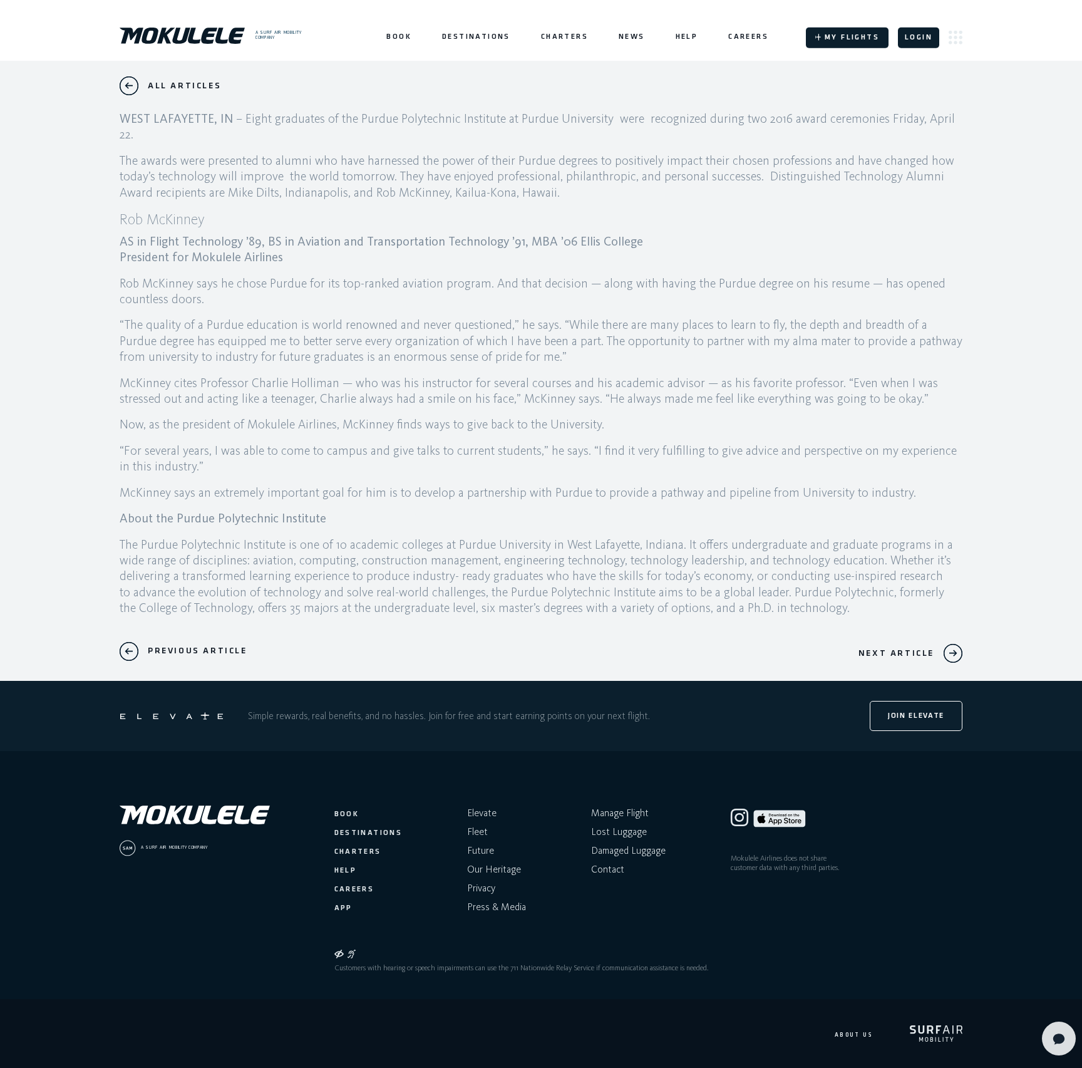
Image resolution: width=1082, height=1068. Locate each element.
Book (398, 37)
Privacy (481, 888)
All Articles (184, 86)
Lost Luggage (619, 831)
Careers (748, 37)
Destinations (476, 37)
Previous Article (197, 651)
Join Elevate (916, 716)
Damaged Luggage (628, 850)
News (632, 37)
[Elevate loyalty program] (171, 716)
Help (687, 37)
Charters (564, 37)
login (918, 37)
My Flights (852, 37)
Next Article (896, 653)
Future (480, 850)
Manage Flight (620, 813)
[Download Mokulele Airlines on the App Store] (779, 818)
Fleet (477, 831)
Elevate (482, 813)
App (343, 908)
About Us (853, 1035)
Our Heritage (494, 869)
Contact (607, 869)
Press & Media (496, 907)
